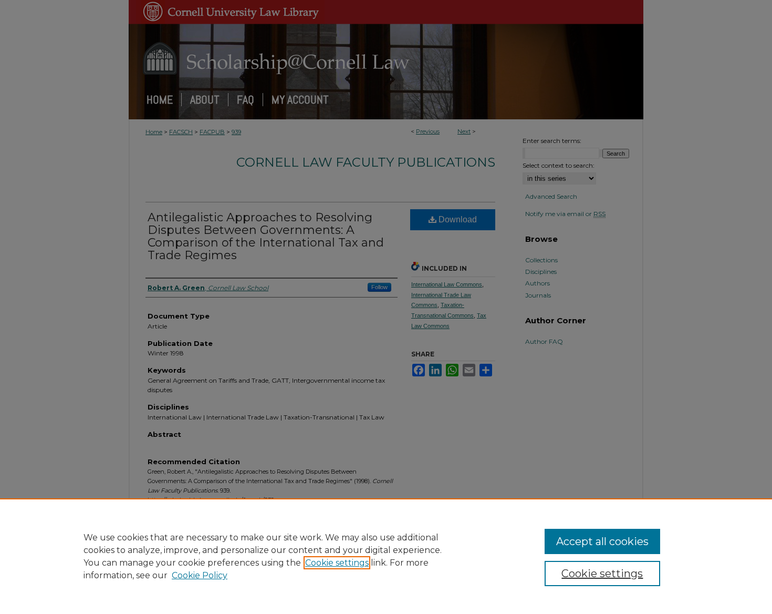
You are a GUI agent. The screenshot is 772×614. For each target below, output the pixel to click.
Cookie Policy (199, 575)
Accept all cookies (602, 541)
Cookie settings (337, 563)
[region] (386, 556)
